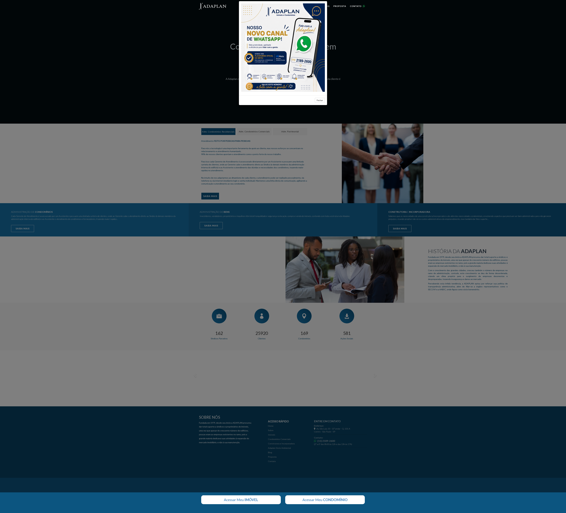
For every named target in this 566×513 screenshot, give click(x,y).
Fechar (320, 100)
